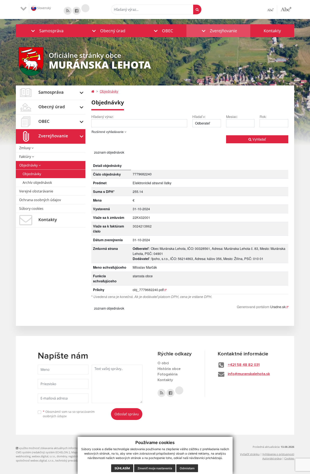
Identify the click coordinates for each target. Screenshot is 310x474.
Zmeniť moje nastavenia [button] (154, 468)
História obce (169, 369)
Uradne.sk (278, 306)
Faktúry (25, 156)
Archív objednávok (37, 182)
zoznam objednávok (109, 152)
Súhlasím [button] (122, 468)
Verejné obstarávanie (36, 191)
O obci (163, 363)
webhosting (23, 456)
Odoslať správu (127, 414)
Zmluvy (25, 148)
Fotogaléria (168, 374)
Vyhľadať (259, 139)
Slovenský (43, 8)
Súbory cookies (31, 208)
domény (62, 456)
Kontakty (272, 31)
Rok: (263, 116)
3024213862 (142, 226)
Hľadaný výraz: (102, 116)
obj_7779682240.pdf (148, 289)
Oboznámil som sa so (69, 414)
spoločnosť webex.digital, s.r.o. (35, 460)
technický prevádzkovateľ (71, 460)
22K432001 (141, 217)
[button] (46, 30)
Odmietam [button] (187, 468)
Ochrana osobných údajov (40, 200)
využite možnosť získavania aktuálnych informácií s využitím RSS (58, 448)
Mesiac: (232, 116)
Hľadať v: (199, 116)
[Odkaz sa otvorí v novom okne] (68, 11)
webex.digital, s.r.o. (43, 456)
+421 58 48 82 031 (244, 365)
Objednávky (29, 165)
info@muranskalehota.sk (249, 374)
